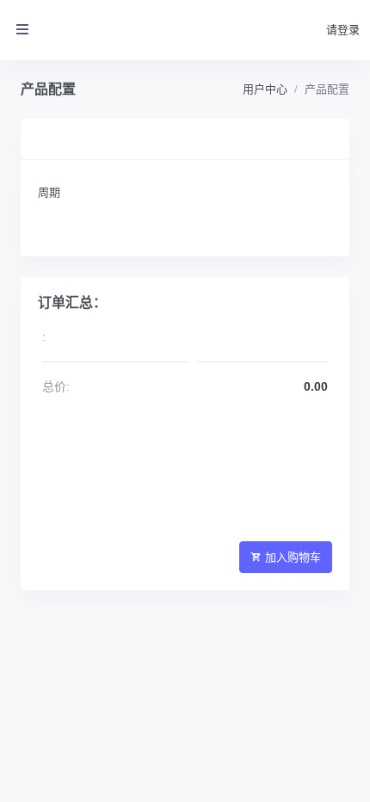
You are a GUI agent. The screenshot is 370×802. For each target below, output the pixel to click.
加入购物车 (293, 557)
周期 (49, 192)
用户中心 (265, 89)
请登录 (343, 29)
